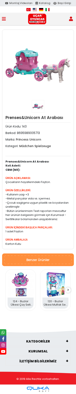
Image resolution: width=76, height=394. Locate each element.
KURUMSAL (38, 351)
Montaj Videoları (21, 3)
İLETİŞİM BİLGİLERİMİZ (38, 361)
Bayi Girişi (64, 3)
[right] (68, 290)
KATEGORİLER (38, 341)
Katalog (44, 3)
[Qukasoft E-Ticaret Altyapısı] (38, 389)
